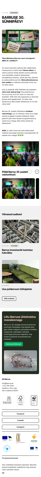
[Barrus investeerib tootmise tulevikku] (20, 231)
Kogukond (14, 12)
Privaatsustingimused (10, 458)
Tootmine (14, 245)
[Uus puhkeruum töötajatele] (20, 271)
